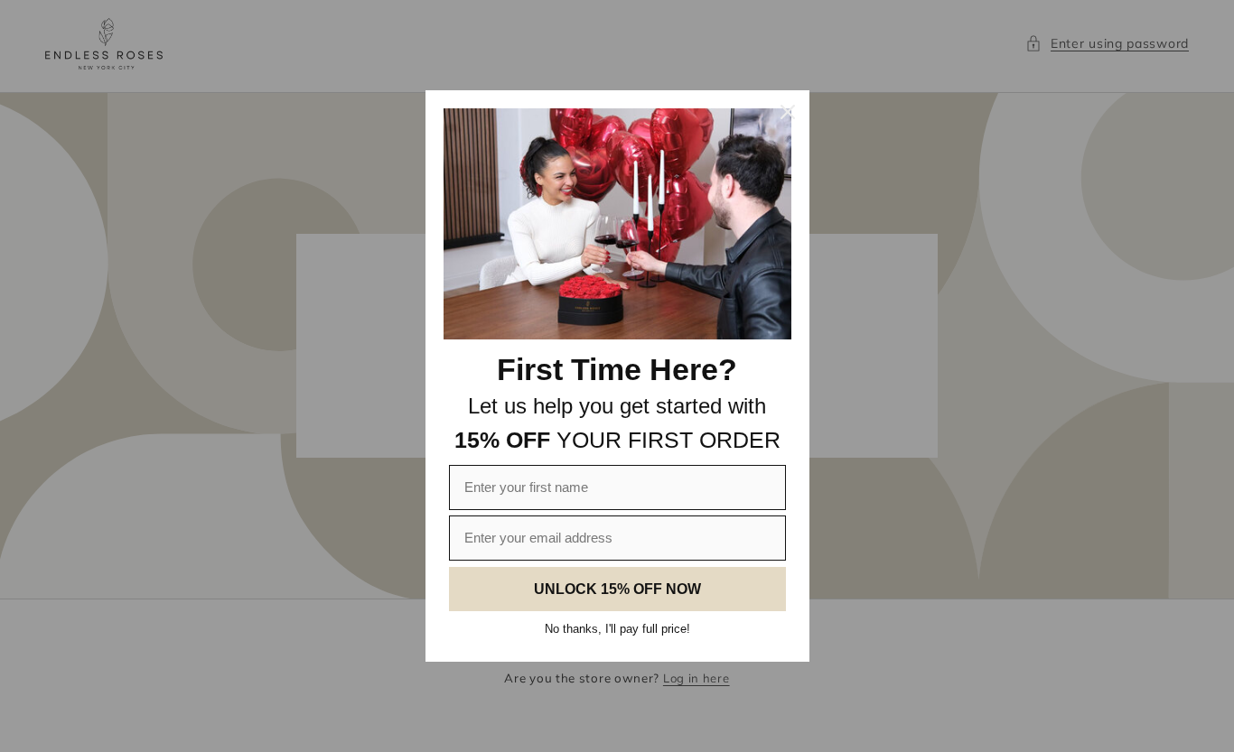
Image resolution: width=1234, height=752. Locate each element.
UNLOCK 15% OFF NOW (617, 589)
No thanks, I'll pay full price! (617, 629)
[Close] (787, 112)
